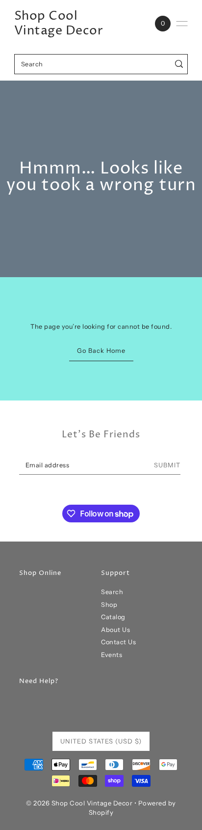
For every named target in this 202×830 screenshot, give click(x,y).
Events (111, 654)
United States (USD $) (101, 741)
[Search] (178, 64)
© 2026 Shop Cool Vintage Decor (79, 803)
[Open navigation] (182, 23)
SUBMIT (167, 465)
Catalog (113, 617)
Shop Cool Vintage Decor (58, 23)
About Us (115, 629)
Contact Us (118, 642)
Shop (109, 604)
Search (112, 592)
